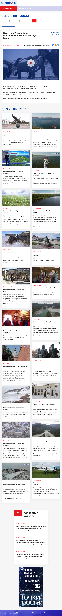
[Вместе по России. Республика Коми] (46, 275)
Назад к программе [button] (54, 34)
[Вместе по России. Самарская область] (16, 158)
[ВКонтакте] (53, 45)
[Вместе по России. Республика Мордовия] (16, 318)
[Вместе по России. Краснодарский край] (16, 276)
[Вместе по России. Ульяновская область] (46, 470)
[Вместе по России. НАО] (16, 239)
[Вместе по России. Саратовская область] (46, 241)
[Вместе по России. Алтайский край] (46, 429)
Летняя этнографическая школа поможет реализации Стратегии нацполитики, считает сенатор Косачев (30, 556)
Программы (55, 32)
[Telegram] (58, 45)
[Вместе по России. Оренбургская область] (46, 391)
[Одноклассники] (56, 45)
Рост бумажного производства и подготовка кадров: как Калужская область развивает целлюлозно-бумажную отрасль (30, 542)
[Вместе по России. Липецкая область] (46, 350)
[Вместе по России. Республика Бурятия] (46, 160)
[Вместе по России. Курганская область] (16, 198)
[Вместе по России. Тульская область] (16, 353)
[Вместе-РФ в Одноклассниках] (37, 613)
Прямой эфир (8, 8)
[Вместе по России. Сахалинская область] (16, 394)
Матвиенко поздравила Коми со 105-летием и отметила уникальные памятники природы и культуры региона (31, 528)
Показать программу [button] (25, 8)
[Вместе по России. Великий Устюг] (16, 471)
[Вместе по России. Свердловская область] (16, 430)
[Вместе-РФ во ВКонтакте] (33, 613)
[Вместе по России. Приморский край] (46, 121)
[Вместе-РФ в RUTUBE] (44, 613)
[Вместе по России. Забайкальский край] (46, 198)
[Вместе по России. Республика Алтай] (46, 309)
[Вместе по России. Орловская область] (16, 121)
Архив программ (9, 25)
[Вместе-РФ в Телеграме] (40, 613)
